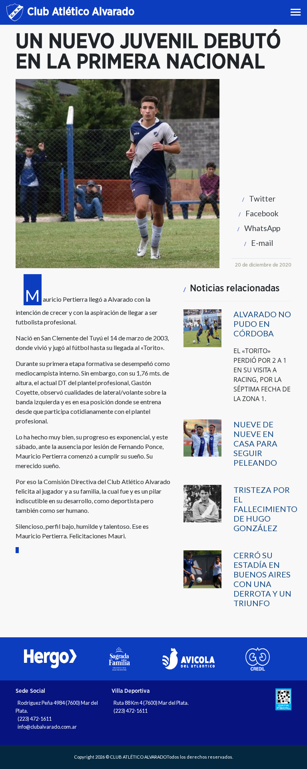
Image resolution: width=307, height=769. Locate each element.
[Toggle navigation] (296, 12)
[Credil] (257, 659)
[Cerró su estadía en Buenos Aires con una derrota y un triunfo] (202, 568)
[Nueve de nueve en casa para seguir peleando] (202, 438)
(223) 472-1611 (35, 719)
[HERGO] (50, 659)
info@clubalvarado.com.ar (47, 727)
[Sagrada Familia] (119, 659)
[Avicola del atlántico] (188, 659)
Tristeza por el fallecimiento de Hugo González (265, 509)
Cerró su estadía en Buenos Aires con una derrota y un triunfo (262, 579)
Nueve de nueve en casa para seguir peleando (255, 443)
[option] (50, 659)
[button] (256, 198)
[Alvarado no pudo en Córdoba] (202, 327)
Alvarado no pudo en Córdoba (262, 323)
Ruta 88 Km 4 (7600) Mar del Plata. (151, 703)
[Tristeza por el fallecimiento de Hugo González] (202, 503)
